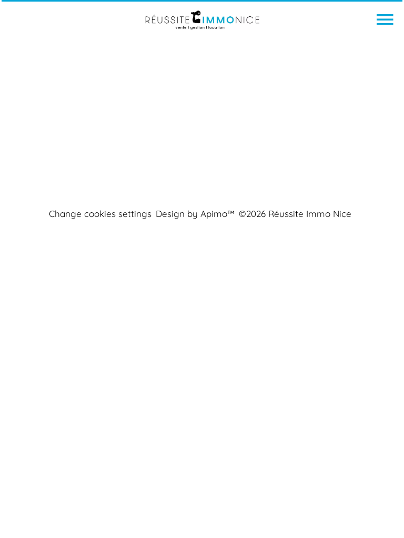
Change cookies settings (100, 213)
